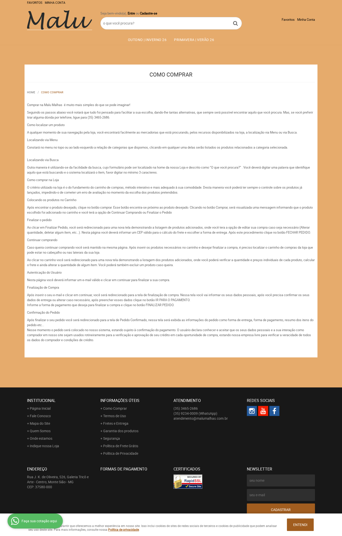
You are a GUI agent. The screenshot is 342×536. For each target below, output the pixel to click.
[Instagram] (252, 411)
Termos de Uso (114, 415)
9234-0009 (195, 413)
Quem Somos (40, 430)
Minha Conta (55, 3)
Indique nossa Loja (44, 445)
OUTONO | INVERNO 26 (147, 39)
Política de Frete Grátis (120, 445)
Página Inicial (40, 408)
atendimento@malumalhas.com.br (201, 418)
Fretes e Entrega (115, 423)
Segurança (111, 438)
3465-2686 (186, 408)
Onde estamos (41, 438)
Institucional (41, 400)
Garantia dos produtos (120, 430)
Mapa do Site (40, 423)
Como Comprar (115, 408)
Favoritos (34, 3)
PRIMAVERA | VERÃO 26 (194, 39)
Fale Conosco (40, 415)
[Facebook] (274, 411)
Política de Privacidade (120, 453)
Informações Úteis (119, 400)
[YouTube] (263, 411)
